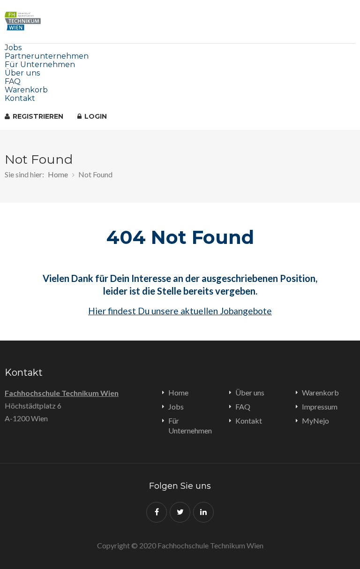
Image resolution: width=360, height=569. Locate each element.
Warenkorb (26, 89)
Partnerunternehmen (47, 56)
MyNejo (315, 420)
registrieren (37, 116)
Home (58, 174)
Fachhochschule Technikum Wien (62, 392)
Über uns (22, 72)
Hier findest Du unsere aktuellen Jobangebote (180, 310)
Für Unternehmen (40, 64)
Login (94, 116)
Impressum (320, 406)
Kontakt (20, 98)
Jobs (13, 47)
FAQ (13, 81)
